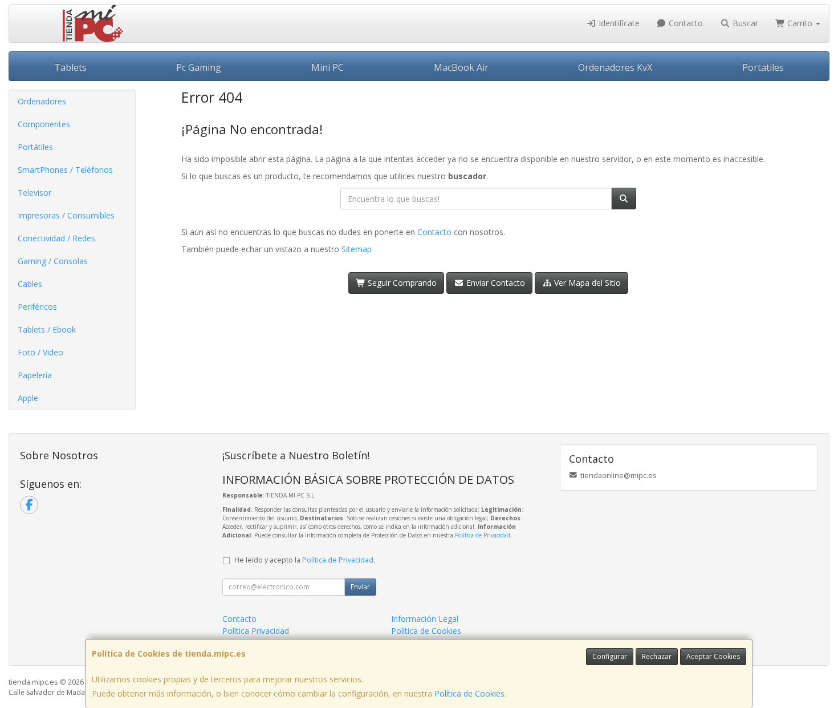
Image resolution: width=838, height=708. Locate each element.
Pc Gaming (198, 67)
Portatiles (763, 67)
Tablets (70, 67)
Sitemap (356, 249)
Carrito (800, 23)
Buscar (744, 23)
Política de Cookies (469, 693)
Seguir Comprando (401, 282)
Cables (30, 283)
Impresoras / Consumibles (66, 215)
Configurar (609, 656)
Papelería (35, 375)
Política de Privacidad (482, 535)
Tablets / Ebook (47, 329)
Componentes (44, 124)
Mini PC (327, 67)
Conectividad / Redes (56, 238)
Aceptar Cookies (713, 656)
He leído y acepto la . (304, 560)
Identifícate (618, 23)
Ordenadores (42, 101)
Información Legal (424, 618)
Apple (28, 398)
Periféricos (37, 306)
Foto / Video (40, 352)
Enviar (360, 587)
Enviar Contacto (494, 282)
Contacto (684, 23)
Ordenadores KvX (615, 67)
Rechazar (657, 656)
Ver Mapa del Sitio (586, 282)
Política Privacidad (255, 630)
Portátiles (35, 146)
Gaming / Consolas (53, 261)
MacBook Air (461, 67)
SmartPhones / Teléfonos (65, 169)
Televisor (34, 192)
